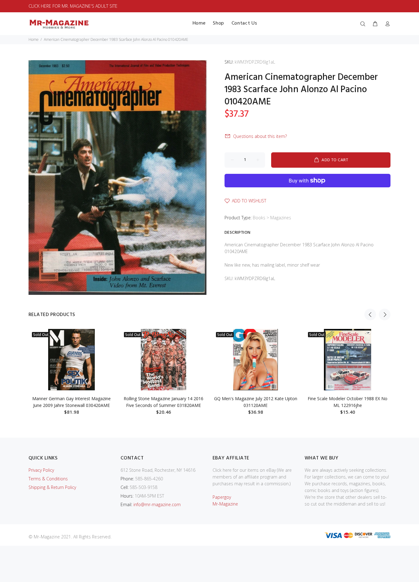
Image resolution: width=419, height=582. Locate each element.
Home (34, 39)
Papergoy (222, 497)
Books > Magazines (272, 218)
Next (384, 314)
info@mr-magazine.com (157, 504)
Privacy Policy (41, 470)
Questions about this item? (260, 136)
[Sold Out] (71, 359)
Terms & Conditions (48, 479)
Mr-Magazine (225, 504)
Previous (370, 314)
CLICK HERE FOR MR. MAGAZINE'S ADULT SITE (73, 6)
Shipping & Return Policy (52, 487)
